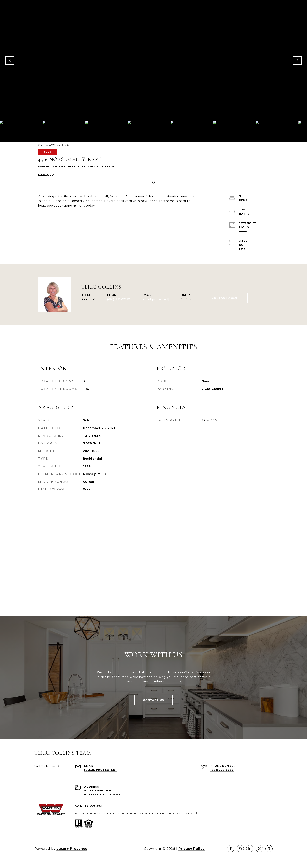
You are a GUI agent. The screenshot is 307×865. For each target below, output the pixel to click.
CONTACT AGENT (225, 297)
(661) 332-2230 (118, 299)
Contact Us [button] (153, 700)
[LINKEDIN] (249, 848)
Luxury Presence (71, 849)
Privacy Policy (191, 849)
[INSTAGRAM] (240, 848)
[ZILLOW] (269, 848)
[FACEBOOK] (230, 848)
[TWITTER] (259, 848)
